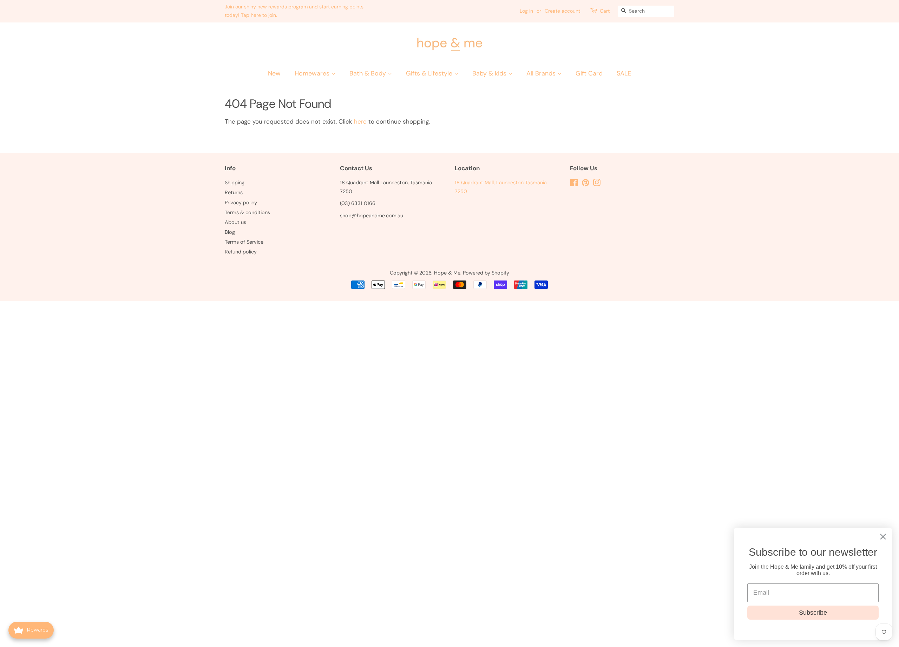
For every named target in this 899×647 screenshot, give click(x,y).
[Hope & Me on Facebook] (574, 184)
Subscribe (813, 612)
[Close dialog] (883, 536)
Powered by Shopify (486, 273)
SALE (624, 73)
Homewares (313, 73)
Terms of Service (244, 242)
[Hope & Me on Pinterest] (585, 184)
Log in (526, 11)
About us (235, 222)
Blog (230, 232)
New (274, 73)
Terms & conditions (247, 212)
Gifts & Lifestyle (430, 73)
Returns (234, 192)
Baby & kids (490, 73)
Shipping (234, 182)
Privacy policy (241, 202)
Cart (605, 11)
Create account (562, 11)
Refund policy (241, 252)
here (360, 121)
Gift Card (589, 73)
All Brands (541, 73)
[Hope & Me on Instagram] (597, 184)
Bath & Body (368, 73)
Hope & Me (447, 273)
